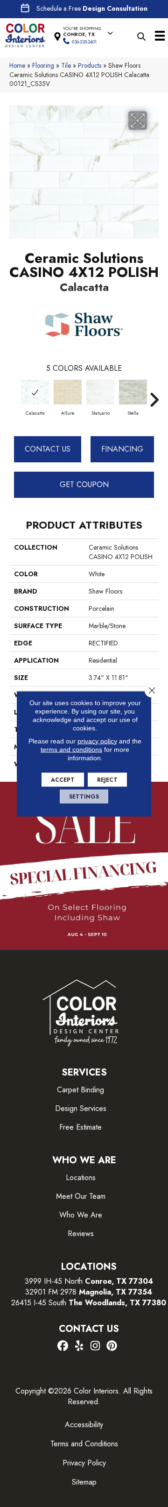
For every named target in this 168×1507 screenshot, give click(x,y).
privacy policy (97, 740)
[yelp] (79, 1346)
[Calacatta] (35, 392)
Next (154, 395)
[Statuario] (100, 392)
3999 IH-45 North (54, 1281)
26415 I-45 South (88, 1302)
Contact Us (47, 449)
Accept (63, 779)
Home (17, 65)
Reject (107, 779)
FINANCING (122, 449)
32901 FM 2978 (88, 1292)
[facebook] (63, 1346)
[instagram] (95, 1346)
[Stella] (133, 392)
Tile (66, 65)
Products (89, 65)
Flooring (43, 65)
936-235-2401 (84, 41)
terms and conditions (71, 749)
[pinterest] (112, 1346)
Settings (84, 796)
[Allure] (67, 392)
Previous (14, 395)
